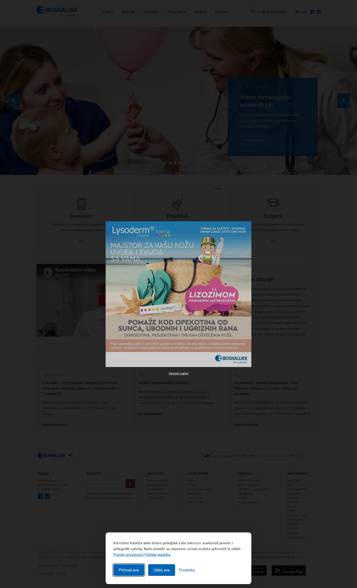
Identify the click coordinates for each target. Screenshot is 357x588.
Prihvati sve (129, 570)
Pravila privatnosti (128, 554)
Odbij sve (161, 570)
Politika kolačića (157, 554)
